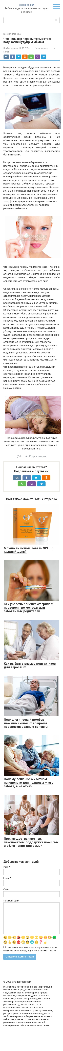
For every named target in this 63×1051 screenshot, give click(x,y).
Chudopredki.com (26, 5)
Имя (6, 867)
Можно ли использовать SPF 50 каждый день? (28, 550)
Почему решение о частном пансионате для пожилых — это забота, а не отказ (28, 782)
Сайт (6, 889)
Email (7, 878)
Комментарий (11, 900)
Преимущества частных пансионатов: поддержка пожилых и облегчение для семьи (31, 842)
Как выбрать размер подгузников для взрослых (30, 665)
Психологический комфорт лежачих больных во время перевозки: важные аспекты (26, 723)
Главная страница (12, 34)
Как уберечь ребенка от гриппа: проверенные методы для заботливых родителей (28, 607)
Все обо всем (42, 48)
